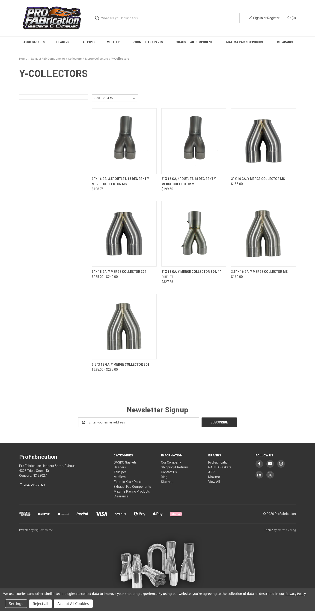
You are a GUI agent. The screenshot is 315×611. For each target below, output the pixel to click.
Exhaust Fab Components (194, 42)
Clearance (285, 42)
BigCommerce (43, 530)
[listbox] (122, 98)
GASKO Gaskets (33, 42)
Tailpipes (88, 42)
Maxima (214, 477)
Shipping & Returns (175, 467)
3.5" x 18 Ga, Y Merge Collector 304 (120, 364)
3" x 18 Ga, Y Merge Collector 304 (119, 272)
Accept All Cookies (73, 603)
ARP (211, 472)
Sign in (258, 18)
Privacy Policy (295, 593)
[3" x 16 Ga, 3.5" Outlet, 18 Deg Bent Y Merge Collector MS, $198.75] (124, 141)
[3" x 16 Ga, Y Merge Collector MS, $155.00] (263, 141)
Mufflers (114, 42)
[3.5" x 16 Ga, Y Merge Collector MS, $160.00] (263, 234)
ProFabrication (218, 462)
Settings (16, 603)
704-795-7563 (34, 485)
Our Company (171, 462)
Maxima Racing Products (245, 42)
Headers (62, 42)
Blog (164, 477)
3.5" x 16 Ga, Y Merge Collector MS (259, 272)
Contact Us (169, 472)
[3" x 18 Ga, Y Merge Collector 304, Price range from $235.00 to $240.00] (124, 234)
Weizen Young (286, 530)
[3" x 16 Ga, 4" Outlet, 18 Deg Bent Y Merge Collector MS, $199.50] (193, 141)
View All (214, 482)
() (293, 18)
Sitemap (167, 482)
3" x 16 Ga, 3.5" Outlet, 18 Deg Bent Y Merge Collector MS (120, 181)
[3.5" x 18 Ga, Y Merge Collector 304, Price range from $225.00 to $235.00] (124, 326)
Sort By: (100, 98)
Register (273, 18)
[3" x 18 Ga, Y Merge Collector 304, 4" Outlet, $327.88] (193, 234)
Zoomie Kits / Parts (148, 42)
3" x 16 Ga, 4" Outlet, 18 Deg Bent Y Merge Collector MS (188, 181)
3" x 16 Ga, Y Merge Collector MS (258, 179)
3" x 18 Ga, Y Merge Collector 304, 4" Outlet (191, 274)
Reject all (40, 603)
